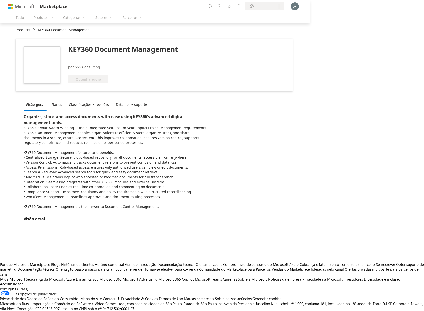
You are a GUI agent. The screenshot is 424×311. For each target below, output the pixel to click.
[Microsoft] (21, 6)
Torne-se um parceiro (357, 264)
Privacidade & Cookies (139, 298)
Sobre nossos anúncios (233, 298)
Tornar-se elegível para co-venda (171, 269)
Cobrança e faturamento (319, 264)
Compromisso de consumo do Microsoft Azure (261, 264)
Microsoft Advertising (140, 279)
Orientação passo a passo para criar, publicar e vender (100, 269)
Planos (56, 104)
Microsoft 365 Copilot (176, 279)
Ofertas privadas (209, 264)
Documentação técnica (176, 264)
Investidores (353, 279)
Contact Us (111, 298)
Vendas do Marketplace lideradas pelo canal (308, 269)
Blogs (55, 264)
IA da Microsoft (12, 279)
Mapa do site (91, 298)
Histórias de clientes (77, 264)
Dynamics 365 (87, 279)
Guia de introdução (140, 264)
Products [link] (23, 30)
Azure (70, 279)
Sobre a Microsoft (252, 279)
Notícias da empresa (284, 279)
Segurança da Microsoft (45, 279)
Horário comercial (109, 264)
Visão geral (35, 104)
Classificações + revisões (89, 104)
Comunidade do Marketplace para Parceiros (235, 269)
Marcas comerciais (199, 298)
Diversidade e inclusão (382, 279)
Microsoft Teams (208, 279)
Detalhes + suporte (131, 104)
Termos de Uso (171, 298)
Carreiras (230, 279)
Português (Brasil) (14, 288)
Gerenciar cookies (266, 298)
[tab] (36, 104)
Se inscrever (385, 264)
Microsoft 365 (110, 279)
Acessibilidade (12, 284)
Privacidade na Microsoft (322, 279)
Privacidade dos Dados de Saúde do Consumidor (40, 298)
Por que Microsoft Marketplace (25, 264)
